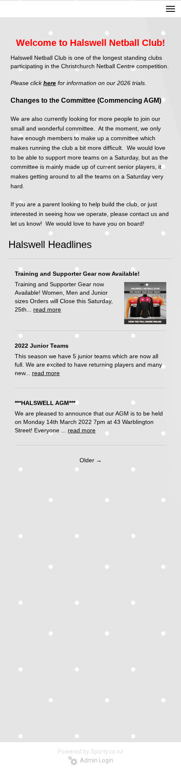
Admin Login (95, 760)
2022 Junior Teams (42, 345)
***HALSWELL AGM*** (45, 403)
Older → (91, 460)
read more (47, 309)
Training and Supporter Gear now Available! (77, 273)
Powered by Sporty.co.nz (90, 751)
